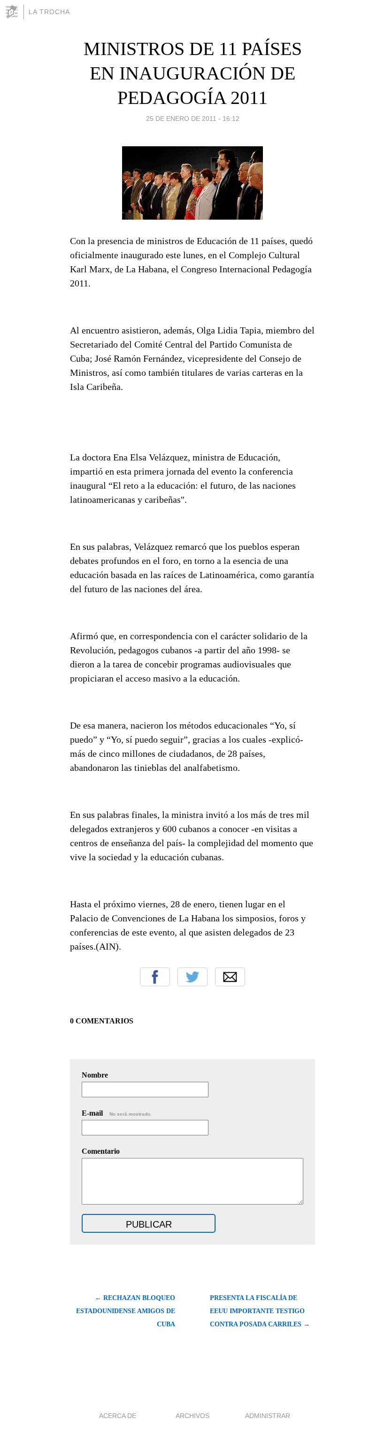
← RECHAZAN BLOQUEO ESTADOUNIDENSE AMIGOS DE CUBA (125, 1311)
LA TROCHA (49, 12)
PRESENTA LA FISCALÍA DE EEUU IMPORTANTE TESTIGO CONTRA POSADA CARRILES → (260, 1311)
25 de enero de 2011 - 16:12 (192, 118)
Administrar (267, 1415)
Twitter (192, 976)
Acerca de (117, 1415)
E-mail (117, 1113)
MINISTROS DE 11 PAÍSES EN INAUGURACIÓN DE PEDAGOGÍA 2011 (193, 73)
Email (230, 976)
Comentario (101, 1151)
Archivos (192, 1415)
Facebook (155, 976)
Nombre (95, 1075)
